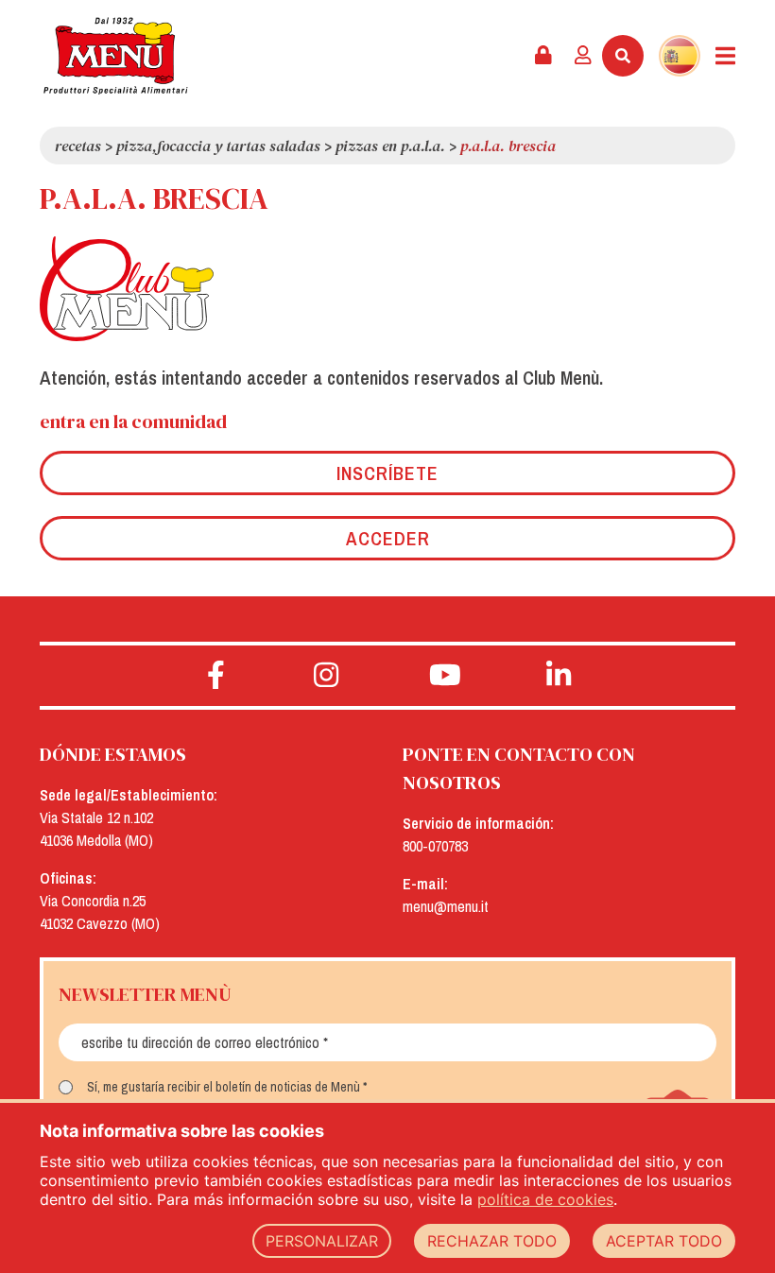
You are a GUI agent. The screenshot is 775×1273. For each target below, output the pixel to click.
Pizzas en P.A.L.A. (390, 145)
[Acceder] (583, 55)
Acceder (388, 538)
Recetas (78, 145)
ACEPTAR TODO (664, 1240)
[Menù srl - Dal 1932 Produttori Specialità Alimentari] (115, 55)
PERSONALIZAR (322, 1240)
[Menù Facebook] (216, 676)
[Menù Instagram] (326, 676)
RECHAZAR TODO (492, 1240)
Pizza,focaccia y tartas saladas (218, 145)
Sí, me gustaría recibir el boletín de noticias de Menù (223, 1086)
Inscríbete (387, 473)
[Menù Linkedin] (559, 676)
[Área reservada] (543, 55)
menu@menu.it (446, 906)
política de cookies (545, 1199)
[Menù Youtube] (444, 676)
